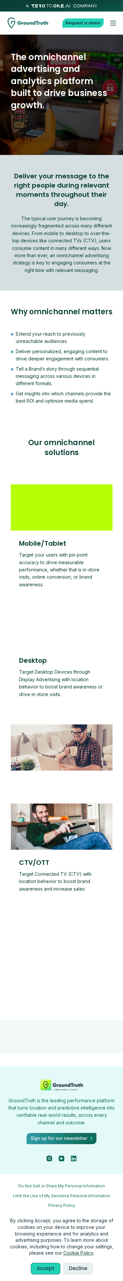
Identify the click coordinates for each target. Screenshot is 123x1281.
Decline (78, 1268)
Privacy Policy (61, 1205)
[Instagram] (49, 1158)
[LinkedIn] (73, 1158)
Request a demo (83, 23)
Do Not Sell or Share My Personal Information (61, 1185)
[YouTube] (61, 1158)
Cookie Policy (78, 1253)
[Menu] (113, 23)
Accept (45, 1268)
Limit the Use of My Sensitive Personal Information (61, 1195)
